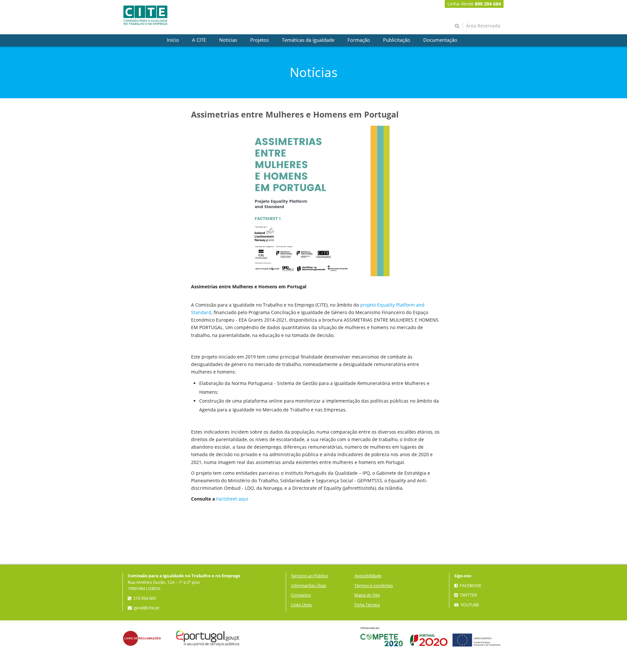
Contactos (301, 595)
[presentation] (172, 40)
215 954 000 (144, 598)
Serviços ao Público (309, 576)
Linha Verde (474, 4)
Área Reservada (483, 26)
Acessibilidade (367, 576)
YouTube (469, 605)
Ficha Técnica (367, 605)
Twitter (468, 595)
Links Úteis (301, 605)
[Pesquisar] (457, 26)
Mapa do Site (367, 595)
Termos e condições (373, 585)
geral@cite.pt (146, 608)
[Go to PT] (145, 15)
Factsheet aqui (232, 499)
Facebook (470, 585)
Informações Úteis (308, 585)
